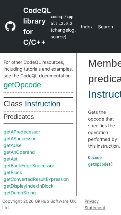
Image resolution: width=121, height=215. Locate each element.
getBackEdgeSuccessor (29, 165)
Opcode (95, 157)
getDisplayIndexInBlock (29, 186)
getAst (10, 158)
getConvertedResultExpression (36, 179)
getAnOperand (19, 152)
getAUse (13, 145)
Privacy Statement (95, 204)
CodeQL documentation (45, 75)
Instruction (42, 103)
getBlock (13, 172)
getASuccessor (19, 138)
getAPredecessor (22, 131)
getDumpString (20, 192)
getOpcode (22, 84)
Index (87, 26)
